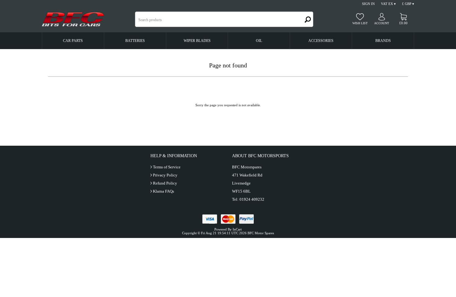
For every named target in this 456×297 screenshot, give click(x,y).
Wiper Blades (197, 41)
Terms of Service (167, 167)
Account (381, 23)
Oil (259, 41)
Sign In (368, 4)
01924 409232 (251, 199)
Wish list (360, 23)
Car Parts (73, 41)
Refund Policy (165, 183)
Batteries (135, 41)
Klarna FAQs (163, 191)
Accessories (320, 41)
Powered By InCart (228, 229)
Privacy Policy (165, 175)
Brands (383, 41)
